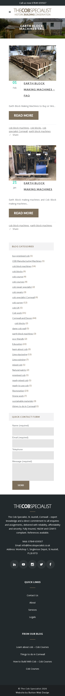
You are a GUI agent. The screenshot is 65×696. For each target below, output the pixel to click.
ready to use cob (20, 385)
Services (32, 609)
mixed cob (17, 364)
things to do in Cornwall (24, 406)
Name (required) (20, 425)
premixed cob (19, 375)
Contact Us (32, 595)
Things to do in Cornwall (32, 654)
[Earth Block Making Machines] (32, 163)
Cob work (17, 313)
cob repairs (17, 292)
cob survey (17, 302)
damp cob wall (19, 328)
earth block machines (40, 131)
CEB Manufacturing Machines (26, 261)
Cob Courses (32, 668)
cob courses (18, 281)
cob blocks (35, 127)
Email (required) (20, 437)
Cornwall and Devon (22, 318)
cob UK (16, 307)
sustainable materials (22, 401)
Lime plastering (19, 354)
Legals (32, 617)
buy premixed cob (21, 255)
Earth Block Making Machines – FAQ (39, 89)
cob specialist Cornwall (23, 297)
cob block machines (19, 127)
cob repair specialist (22, 287)
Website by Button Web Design (32, 692)
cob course (17, 276)
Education (17, 344)
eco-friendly (18, 338)
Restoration (18, 390)
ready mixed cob (20, 380)
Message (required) (22, 461)
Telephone (17, 449)
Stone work (18, 396)
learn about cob (20, 349)
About (33, 602)
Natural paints (19, 370)
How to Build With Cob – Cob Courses (32, 661)
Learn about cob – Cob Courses (32, 647)
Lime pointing (19, 359)
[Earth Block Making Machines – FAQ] (32, 63)
